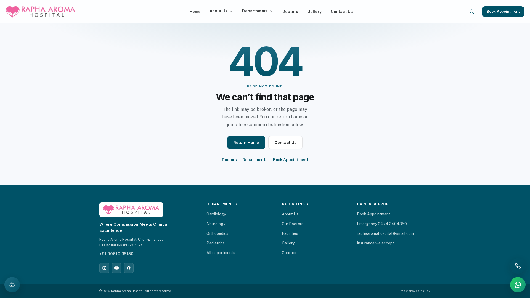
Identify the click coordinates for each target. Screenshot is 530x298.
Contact (289, 253)
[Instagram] (104, 268)
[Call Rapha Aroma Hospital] (518, 266)
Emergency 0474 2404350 (382, 224)
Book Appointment (503, 11)
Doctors (290, 11)
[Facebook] (129, 268)
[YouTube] (116, 268)
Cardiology (216, 214)
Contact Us (342, 11)
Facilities (290, 233)
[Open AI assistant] (12, 284)
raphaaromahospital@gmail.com (385, 233)
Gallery (314, 11)
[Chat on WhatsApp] (518, 284)
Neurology (215, 224)
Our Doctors (292, 224)
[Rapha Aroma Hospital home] (41, 11)
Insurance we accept (375, 243)
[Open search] (471, 11)
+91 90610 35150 (116, 253)
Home (195, 11)
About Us (218, 11)
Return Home (246, 142)
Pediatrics (215, 243)
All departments (220, 253)
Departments (255, 11)
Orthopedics (217, 233)
